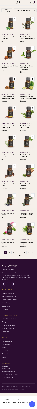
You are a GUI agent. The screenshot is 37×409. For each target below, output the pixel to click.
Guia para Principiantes (9, 322)
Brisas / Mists (6, 306)
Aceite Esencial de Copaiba (26, 184)
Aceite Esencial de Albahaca (8, 37)
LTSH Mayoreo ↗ (7, 377)
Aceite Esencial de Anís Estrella (9, 67)
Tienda (4, 347)
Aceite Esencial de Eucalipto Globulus (26, 214)
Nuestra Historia (7, 341)
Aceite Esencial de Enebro (8, 214)
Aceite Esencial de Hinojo (26, 243)
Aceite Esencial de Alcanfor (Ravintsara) (27, 37)
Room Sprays (6, 303)
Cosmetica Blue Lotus (9, 319)
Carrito (4, 357)
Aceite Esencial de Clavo (8, 184)
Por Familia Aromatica (9, 296)
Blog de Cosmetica (8, 328)
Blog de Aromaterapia (8, 325)
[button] (14, 19)
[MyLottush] (18, 3)
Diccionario (5, 331)
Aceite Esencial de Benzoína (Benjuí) (8, 97)
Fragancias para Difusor (9, 299)
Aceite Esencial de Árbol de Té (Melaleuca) (26, 67)
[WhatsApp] (13, 284)
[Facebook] (4, 284)
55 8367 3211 (6, 368)
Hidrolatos (5, 309)
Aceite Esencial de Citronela (26, 155)
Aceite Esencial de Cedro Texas (26, 126)
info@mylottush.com (8, 371)
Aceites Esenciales (7, 34)
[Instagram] (8, 284)
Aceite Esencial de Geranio (8, 243)
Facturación (5, 354)
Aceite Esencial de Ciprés (8, 155)
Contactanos (6, 344)
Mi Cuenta (5, 351)
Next (20, 255)
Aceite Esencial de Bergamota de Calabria (28, 97)
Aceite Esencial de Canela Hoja (8, 126)
